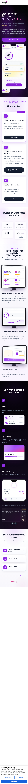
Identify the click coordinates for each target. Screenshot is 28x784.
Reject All (21, 777)
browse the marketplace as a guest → (14, 575)
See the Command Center (12, 170)
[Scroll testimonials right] (15, 523)
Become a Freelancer (13, 198)
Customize (7, 777)
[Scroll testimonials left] (12, 523)
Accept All (14, 781)
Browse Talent (13, 137)
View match (14, 84)
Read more (24, 516)
